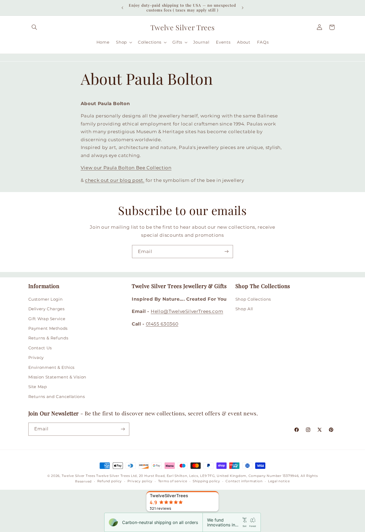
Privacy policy (140, 481)
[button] (34, 27)
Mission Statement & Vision (57, 376)
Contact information (244, 481)
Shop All (244, 309)
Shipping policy (206, 481)
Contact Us (40, 347)
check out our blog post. (114, 180)
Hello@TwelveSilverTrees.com (187, 311)
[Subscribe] (226, 251)
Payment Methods (48, 328)
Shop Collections (253, 299)
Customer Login (45, 299)
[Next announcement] (242, 7)
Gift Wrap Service (46, 318)
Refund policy (109, 481)
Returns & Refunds (48, 338)
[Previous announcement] (122, 7)
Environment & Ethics (51, 367)
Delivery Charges (46, 309)
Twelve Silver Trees (78, 476)
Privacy (36, 357)
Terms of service (172, 481)
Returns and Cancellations (56, 396)
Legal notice (279, 481)
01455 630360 (162, 323)
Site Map (37, 386)
